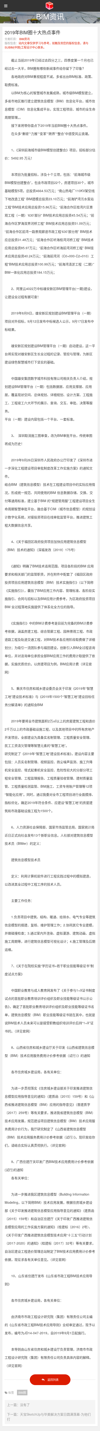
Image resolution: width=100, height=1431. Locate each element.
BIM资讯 (24, 39)
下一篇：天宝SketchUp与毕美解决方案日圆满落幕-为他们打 (49, 1416)
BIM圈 (22, 1392)
